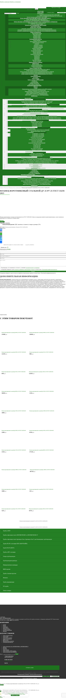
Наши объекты (6, 627)
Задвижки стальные (38, 45)
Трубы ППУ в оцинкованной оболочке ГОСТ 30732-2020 (49, 16)
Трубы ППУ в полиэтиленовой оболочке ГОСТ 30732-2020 (48, 14)
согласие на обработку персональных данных (24, 269)
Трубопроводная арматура (35, 39)
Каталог (4, 625)
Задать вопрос (29, 244)
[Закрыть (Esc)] (0, 696)
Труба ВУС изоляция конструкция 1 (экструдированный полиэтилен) (37, 28)
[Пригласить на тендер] (56, 7)
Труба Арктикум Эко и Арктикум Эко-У (37, 22)
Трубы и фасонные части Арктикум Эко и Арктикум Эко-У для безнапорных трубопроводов (35, 21)
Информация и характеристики (13, 244)
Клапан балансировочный (37, 50)
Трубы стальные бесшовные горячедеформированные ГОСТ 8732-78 (37, 72)
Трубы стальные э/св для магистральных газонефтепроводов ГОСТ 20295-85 (37, 71)
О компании (5, 626)
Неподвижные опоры (37, 33)
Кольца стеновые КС (37, 64)
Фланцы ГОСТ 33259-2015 (15, 187)
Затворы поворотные (37, 48)
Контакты (34, 96)
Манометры (37, 58)
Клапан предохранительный (37, 54)
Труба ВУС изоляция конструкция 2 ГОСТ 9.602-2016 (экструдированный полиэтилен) (37, 29)
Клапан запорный (37, 51)
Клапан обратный (37, 53)
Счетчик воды (37, 55)
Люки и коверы (35, 78)
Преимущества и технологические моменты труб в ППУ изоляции (37, 89)
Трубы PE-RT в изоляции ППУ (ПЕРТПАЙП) (35, 25)
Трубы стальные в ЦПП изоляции (9, 650)
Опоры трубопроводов (35, 32)
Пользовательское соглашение (23, 674)
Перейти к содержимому (15, 1)
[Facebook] (33, 230)
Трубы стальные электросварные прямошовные (36, 70)
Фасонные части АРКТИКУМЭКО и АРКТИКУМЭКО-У (37, 20)
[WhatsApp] (33, 234)
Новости (36, 86)
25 (7, 247)
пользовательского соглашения (32, 267)
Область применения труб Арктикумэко (37, 90)
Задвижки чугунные (38, 46)
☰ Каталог (40, 11)
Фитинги (36, 75)
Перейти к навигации (5, 1)
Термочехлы (37, 56)
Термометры (37, 57)
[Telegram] (33, 238)
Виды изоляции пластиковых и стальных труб (37, 92)
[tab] (13, 244)
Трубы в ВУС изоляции (35, 27)
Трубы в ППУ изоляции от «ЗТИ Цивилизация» (37, 93)
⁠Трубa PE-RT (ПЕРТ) (36, 26)
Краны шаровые (36, 40)
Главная (1, 187)
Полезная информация (34, 85)
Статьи (35, 87)
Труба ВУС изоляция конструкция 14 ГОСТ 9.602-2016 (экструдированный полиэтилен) (36, 31)
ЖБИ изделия (35, 63)
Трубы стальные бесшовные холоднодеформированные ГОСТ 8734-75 (36, 74)
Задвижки (37, 43)
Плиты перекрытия (37, 67)
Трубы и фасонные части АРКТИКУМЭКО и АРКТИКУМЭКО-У (35, 18)
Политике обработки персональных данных (17, 694)
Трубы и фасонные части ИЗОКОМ (10, 652)
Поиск (18, 13)
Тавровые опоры (37, 38)
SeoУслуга (35, 678)
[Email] (33, 232)
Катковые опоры (37, 36)
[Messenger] (33, 240)
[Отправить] (33, 242)
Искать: (2, 13)
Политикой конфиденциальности (49, 269)
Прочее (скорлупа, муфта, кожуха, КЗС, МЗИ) (37, 17)
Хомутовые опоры (37, 34)
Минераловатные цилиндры (35, 62)
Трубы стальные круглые (36, 68)
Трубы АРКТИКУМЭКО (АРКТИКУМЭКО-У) (36, 19)
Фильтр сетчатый (37, 61)
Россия (8, 249)
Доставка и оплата (6, 629)
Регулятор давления (37, 60)
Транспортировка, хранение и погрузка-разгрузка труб (37, 91)
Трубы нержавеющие (36, 76)
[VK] (33, 236)
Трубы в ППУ (40, 12)
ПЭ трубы (35, 77)
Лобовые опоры (36, 35)
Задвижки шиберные (38, 47)
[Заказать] (2, 221)
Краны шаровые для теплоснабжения (38, 41)
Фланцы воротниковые (10, 227)
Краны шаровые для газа (38, 42)
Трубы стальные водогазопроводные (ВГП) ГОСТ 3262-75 (37, 69)
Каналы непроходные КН (37, 65)
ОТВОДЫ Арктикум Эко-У (37, 24)
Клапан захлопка (37, 49)
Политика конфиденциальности (36, 674)
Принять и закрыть (15, 695)
